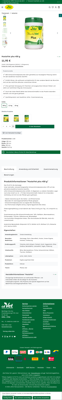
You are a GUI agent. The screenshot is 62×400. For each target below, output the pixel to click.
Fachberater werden (28, 319)
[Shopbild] (34, 33)
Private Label (26, 322)
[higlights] (60, 15)
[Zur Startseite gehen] (25, 7)
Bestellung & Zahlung (49, 326)
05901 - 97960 (6, 317)
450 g (4, 105)
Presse (48, 367)
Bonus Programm (48, 313)
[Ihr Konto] (55, 7)
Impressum (46, 315)
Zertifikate (46, 324)
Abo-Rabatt (26, 310)
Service (25, 304)
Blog (23, 326)
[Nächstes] (57, 33)
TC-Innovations (52, 387)
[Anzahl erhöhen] (10, 126)
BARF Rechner (30, 367)
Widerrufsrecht (47, 317)
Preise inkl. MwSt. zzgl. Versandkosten (12, 66)
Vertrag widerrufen (9, 331)
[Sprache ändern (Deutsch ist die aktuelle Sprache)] (58, 2)
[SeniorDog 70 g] (6, 118)
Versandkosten (47, 308)
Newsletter (25, 324)
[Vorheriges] (10, 33)
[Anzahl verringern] (3, 126)
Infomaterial (10, 367)
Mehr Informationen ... (8, 395)
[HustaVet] (58, 56)
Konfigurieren (7, 397)
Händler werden (27, 317)
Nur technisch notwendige (23, 397)
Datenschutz (47, 328)
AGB (44, 310)
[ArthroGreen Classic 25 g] (26, 118)
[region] (31, 33)
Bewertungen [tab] (9, 175)
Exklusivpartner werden (29, 306)
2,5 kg (10, 105)
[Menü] (2, 7)
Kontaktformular (7, 326)
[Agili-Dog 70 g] (16, 118)
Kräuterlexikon (26, 313)
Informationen (48, 304)
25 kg (16, 105)
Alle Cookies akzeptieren (41, 397)
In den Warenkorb (34, 126)
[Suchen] (49, 7)
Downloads (25, 315)
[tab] (9, 169)
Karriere (45, 306)
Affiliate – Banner (27, 329)
